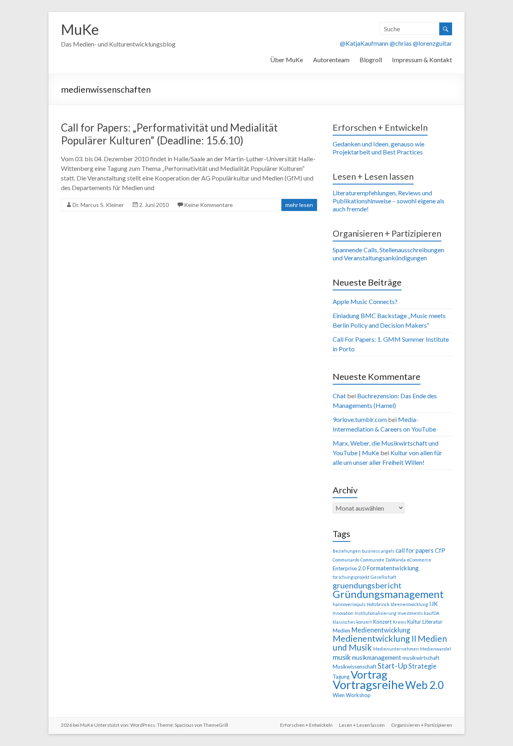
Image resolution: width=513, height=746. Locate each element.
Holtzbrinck (378, 604)
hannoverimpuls (349, 604)
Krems (399, 621)
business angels (378, 550)
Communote (372, 559)
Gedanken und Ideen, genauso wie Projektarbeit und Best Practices (378, 148)
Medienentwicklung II (374, 638)
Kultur (414, 621)
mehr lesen (299, 204)
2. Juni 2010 (154, 204)
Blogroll (371, 59)
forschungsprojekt (351, 577)
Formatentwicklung (393, 568)
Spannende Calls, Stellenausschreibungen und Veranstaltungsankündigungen (388, 254)
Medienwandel (435, 648)
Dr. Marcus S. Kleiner (98, 204)
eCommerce (419, 559)
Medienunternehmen (396, 648)
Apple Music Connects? (365, 301)
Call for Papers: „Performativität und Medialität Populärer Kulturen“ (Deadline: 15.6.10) (169, 134)
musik (342, 657)
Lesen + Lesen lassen (373, 176)
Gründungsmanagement (388, 594)
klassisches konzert (352, 621)
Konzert (382, 621)
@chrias (401, 43)
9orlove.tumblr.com (360, 419)
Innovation (343, 613)
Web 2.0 (424, 685)
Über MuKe (286, 59)
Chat (339, 395)
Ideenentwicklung (409, 604)
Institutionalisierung (375, 613)
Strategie (422, 666)
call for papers (415, 550)
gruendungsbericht (367, 585)
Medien (341, 630)
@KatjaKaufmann (364, 43)
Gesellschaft (383, 577)
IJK (433, 603)
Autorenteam (331, 59)
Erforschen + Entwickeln (380, 127)
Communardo (346, 559)
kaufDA (431, 613)
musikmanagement (376, 657)
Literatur (432, 621)
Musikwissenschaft (354, 666)
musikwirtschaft (420, 658)
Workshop (358, 695)
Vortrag (369, 674)
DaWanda (396, 559)
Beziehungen (347, 550)
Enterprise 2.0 (349, 568)
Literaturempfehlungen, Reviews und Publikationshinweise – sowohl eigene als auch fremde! (388, 201)
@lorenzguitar (432, 43)
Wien (339, 695)
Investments (410, 613)
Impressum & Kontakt (422, 59)
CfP (440, 550)
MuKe (80, 29)
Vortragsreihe (368, 684)
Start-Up (392, 665)
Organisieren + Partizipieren (387, 233)
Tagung (341, 676)
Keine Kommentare (208, 204)
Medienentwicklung (380, 630)
